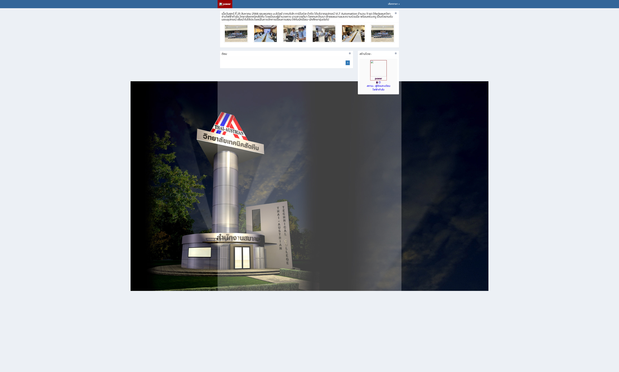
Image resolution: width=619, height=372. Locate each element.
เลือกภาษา (393, 4)
